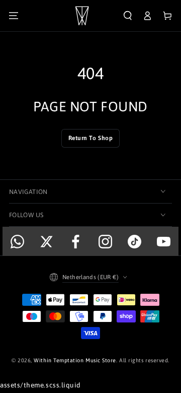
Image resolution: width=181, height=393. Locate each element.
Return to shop (90, 138)
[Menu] (14, 16)
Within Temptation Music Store (75, 360)
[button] (128, 16)
